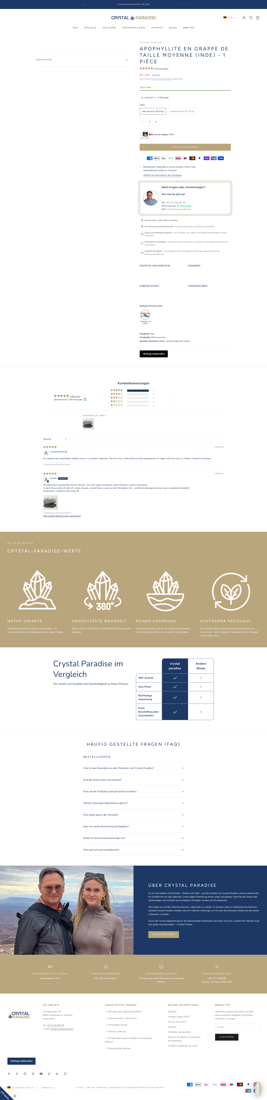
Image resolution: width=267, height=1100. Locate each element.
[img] (50, 447)
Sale (75, 28)
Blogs (173, 28)
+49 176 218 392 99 (175, 202)
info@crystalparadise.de (179, 209)
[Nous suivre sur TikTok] (49, 1073)
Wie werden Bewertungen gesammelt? (62, 516)
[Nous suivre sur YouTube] (41, 1073)
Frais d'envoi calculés (161, 79)
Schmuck (157, 28)
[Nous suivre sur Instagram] (25, 1073)
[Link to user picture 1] (50, 502)
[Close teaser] (14, 1096)
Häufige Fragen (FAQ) (178, 1016)
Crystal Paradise (151, 42)
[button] (147, 68)
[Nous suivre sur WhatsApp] (65, 1073)
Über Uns (188, 28)
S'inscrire (227, 1037)
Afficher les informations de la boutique (162, 175)
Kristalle (90, 28)
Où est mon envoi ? (177, 1021)
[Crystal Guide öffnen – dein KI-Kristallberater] (258, 1089)
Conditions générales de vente (182, 1045)
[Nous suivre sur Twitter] (17, 1073)
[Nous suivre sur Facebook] (9, 1073)
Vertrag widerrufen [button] (154, 354)
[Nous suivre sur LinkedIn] (57, 1073)
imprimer (172, 1026)
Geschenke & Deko (133, 28)
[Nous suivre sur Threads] (33, 1073)
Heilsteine (109, 28)
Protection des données (179, 1032)
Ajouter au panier (185, 147)
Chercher (172, 1011)
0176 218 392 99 (55, 1025)
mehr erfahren (163, 934)
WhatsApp (185, 206)
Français (47, 1088)
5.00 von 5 (75, 396)
